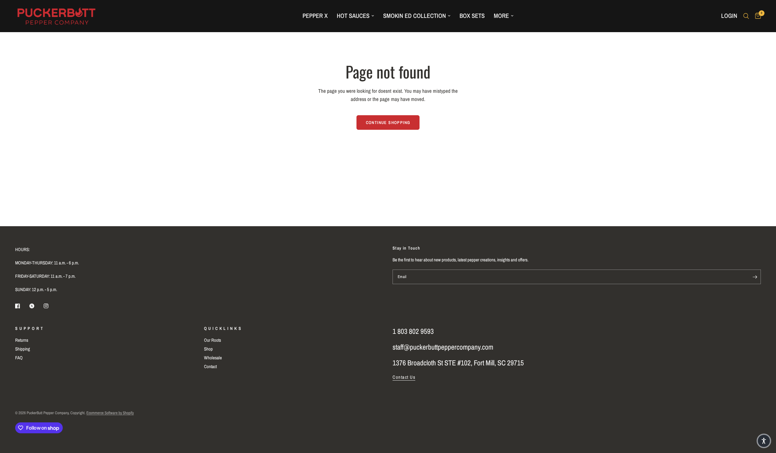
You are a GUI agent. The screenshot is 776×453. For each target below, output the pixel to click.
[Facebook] (21, 306)
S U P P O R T (29, 328)
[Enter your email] (755, 277)
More (501, 16)
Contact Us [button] (404, 377)
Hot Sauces (353, 16)
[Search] (746, 16)
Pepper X (315, 16)
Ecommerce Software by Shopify (110, 412)
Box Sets (472, 16)
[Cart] (756, 16)
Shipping (22, 349)
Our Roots (212, 340)
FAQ (19, 357)
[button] (764, 441)
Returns (21, 340)
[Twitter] (36, 306)
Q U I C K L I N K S (223, 328)
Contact (210, 366)
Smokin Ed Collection (414, 16)
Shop (208, 349)
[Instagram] (50, 306)
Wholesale (213, 357)
